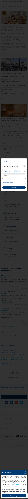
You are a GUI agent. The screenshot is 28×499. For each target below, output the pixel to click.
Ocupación (6, 175)
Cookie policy (20, 486)
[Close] (24, 161)
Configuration (15, 484)
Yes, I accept (14, 496)
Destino (5, 164)
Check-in (5, 170)
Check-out (16, 170)
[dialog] (14, 484)
